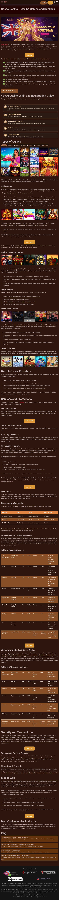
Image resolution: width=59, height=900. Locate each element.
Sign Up (29, 55)
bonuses (22, 402)
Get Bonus (29, 420)
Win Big (29, 645)
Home (24, 869)
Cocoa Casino (4, 44)
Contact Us (33, 869)
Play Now (29, 242)
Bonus (28, 869)
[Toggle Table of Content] (15, 91)
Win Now (29, 748)
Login (50, 3)
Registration (44, 3)
